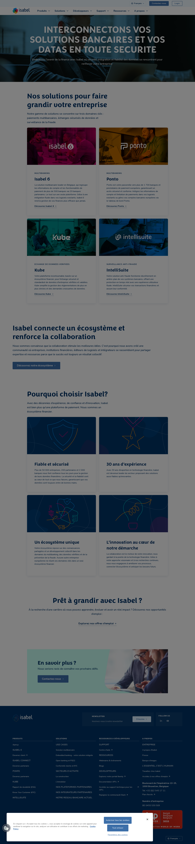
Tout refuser (117, 828)
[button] (6, 828)
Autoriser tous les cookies (117, 820)
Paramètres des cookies (118, 835)
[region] (80, 827)
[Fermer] (147, 819)
